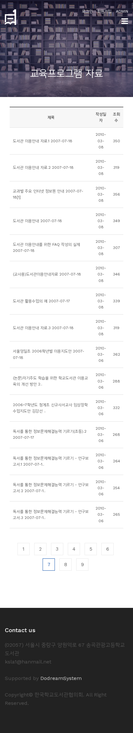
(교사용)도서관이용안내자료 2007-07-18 (47, 274)
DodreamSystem (61, 678)
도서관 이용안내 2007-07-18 (37, 221)
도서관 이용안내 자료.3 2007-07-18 (43, 328)
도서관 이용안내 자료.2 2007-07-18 (43, 167)
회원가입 (104, 11)
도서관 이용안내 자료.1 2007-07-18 (42, 141)
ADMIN (122, 11)
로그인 (87, 11)
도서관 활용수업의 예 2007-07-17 (41, 301)
